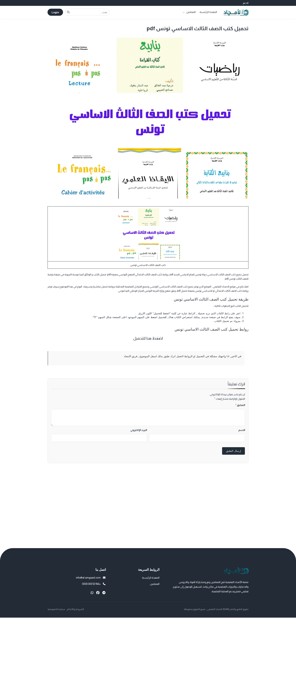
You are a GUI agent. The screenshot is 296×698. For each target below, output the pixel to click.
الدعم (245, 2)
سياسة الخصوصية (56, 609)
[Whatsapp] (92, 592)
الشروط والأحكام (75, 609)
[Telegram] (104, 592)
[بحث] (68, 12)
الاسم (241, 429)
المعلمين (191, 11)
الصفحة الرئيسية (208, 11)
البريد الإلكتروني (138, 429)
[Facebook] (98, 592)
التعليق (240, 405)
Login (55, 12)
